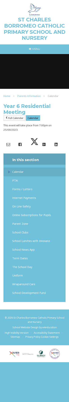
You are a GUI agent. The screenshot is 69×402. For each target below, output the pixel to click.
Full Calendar (15, 118)
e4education (49, 327)
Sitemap (15, 336)
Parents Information (29, 96)
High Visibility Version (17, 332)
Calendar (53, 96)
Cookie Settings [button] (49, 336)
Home (6, 96)
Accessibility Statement (47, 332)
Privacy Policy (32, 336)
